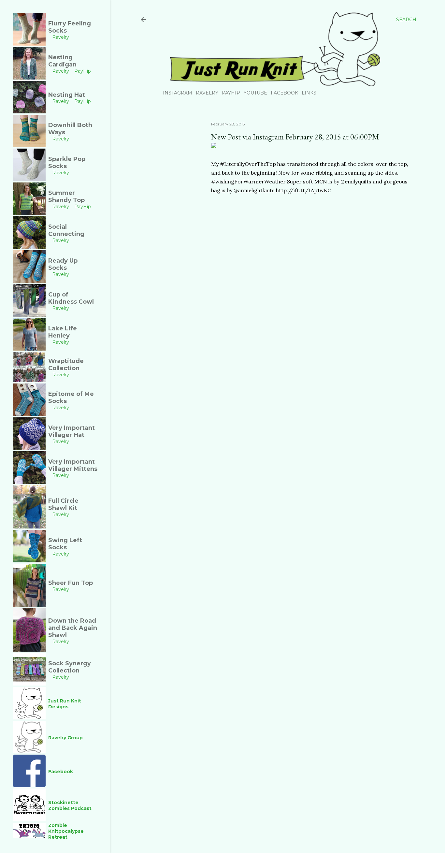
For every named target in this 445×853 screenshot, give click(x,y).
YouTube (255, 93)
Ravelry (207, 93)
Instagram (177, 93)
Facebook (284, 93)
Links (309, 93)
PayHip (231, 93)
